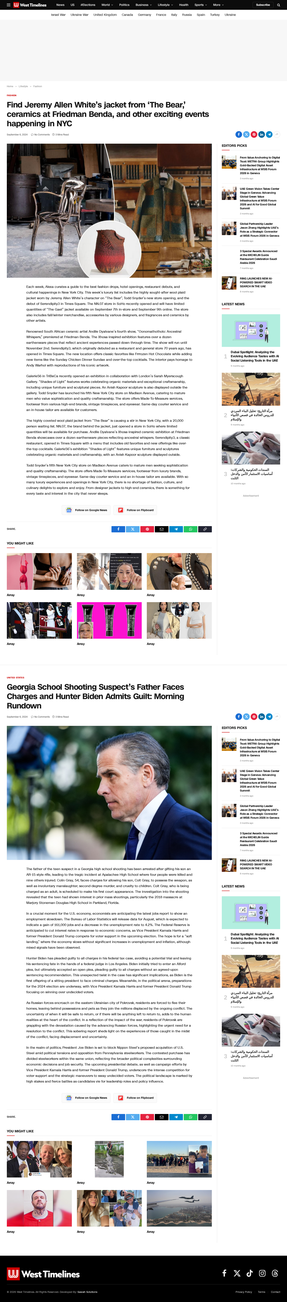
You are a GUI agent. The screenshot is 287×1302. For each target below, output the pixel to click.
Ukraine (230, 15)
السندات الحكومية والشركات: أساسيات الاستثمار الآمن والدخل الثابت (252, 474)
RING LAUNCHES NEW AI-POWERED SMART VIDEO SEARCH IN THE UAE (256, 282)
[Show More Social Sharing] (277, 134)
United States (15, 677)
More (216, 5)
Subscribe (263, 5)
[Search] (278, 5)
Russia (187, 15)
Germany (144, 15)
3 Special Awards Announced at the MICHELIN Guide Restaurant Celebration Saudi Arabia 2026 (258, 257)
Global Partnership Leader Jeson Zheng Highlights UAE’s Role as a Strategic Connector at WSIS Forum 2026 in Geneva (259, 229)
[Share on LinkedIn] (261, 134)
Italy (174, 15)
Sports (199, 5)
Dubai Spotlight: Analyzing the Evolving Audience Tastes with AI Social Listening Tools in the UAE (255, 356)
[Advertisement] (143, 50)
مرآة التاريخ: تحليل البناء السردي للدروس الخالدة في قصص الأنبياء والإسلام (252, 415)
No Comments (42, 134)
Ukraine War (79, 15)
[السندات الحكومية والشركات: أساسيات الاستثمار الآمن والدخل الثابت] (251, 448)
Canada (127, 15)
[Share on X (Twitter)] (246, 134)
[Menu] (8, 5)
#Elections (88, 5)
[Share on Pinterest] (254, 134)
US (72, 5)
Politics (124, 5)
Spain (201, 15)
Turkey (215, 15)
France (161, 15)
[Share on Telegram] (269, 134)
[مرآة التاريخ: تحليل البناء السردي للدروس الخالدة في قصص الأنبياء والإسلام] (251, 389)
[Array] (39, 571)
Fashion (12, 95)
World (106, 5)
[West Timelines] (29, 5)
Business (142, 5)
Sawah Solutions (87, 1292)
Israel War (58, 15)
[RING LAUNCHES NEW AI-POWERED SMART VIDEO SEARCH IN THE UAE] (229, 283)
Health (183, 5)
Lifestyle (164, 5)
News (60, 5)
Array (11, 595)
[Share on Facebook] (238, 134)
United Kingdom (105, 15)
